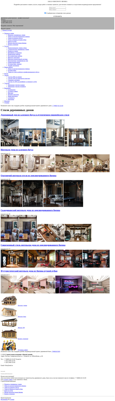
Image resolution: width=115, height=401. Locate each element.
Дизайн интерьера (13, 65)
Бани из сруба (12, 41)
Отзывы (6, 102)
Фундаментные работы (15, 56)
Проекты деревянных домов (16, 35)
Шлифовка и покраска (15, 52)
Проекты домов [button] (9, 33)
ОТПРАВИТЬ (57, 16)
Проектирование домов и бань (17, 48)
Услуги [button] (6, 46)
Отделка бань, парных (15, 64)
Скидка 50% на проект (15, 77)
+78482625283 (55, 351)
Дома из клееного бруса (15, 38)
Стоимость (11, 98)
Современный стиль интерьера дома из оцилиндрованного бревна (33, 245)
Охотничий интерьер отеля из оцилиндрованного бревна (28, 175)
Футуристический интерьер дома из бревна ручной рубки (29, 271)
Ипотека (7, 101)
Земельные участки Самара (16, 85)
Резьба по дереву (13, 51)
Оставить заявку (13, 91)
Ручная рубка (12, 70)
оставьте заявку (8, 379)
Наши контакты (13, 96)
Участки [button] (6, 83)
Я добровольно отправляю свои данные (58, 13)
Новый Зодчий (7, 30)
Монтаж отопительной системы (17, 59)
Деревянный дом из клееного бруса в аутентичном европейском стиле (35, 115)
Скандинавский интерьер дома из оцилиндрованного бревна (30, 210)
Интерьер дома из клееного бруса (17, 149)
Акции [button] (6, 75)
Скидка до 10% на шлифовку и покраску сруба (22, 81)
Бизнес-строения (13, 44)
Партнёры (11, 99)
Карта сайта (3, 371)
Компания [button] (7, 88)
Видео (6, 73)
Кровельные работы (14, 54)
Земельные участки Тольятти (17, 86)
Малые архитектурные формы (17, 43)
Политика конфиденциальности (6, 373)
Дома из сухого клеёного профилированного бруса (23, 72)
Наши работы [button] (8, 67)
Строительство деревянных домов (18, 49)
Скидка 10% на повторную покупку (19, 78)
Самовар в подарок (14, 80)
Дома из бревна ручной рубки (17, 40)
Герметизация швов (14, 62)
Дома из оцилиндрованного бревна (19, 36)
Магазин (10, 93)
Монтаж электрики (14, 57)
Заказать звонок (5, 28)
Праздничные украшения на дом (18, 60)
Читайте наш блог (13, 94)
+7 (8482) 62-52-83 (57, 105)
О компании (11, 89)
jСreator (12, 399)
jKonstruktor (4, 399)
